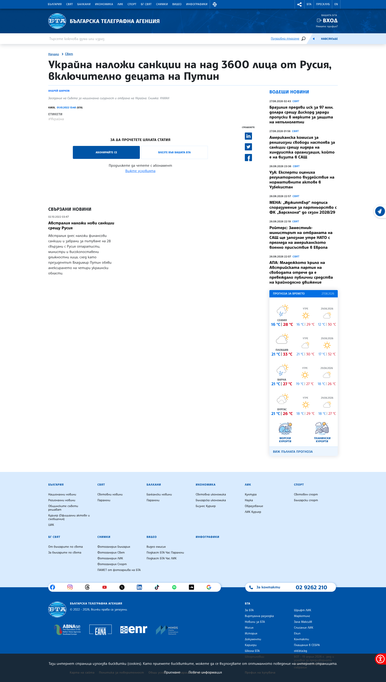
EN (336, 4)
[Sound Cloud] (193, 587)
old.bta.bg (300, 651)
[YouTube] (106, 587)
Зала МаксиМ (303, 622)
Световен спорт (306, 494)
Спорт (132, 4)
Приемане (172, 672)
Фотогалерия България (113, 547)
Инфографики (197, 4)
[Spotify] (176, 587)
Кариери (251, 645)
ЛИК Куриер (253, 512)
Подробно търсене (285, 38)
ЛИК (120, 4)
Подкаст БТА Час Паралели (165, 552)
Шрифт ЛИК (302, 610)
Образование (254, 506)
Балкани (83, 4)
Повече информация (205, 672)
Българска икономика (211, 500)
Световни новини (110, 494)
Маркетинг (302, 616)
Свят (69, 4)
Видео (177, 4)
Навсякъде (329, 39)
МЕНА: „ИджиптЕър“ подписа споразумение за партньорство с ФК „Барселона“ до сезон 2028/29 (303, 207)
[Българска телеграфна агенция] (57, 609)
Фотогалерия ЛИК (110, 558)
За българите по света (64, 552)
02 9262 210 (311, 587)
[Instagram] (72, 587)
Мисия (249, 627)
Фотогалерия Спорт (112, 564)
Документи (253, 639)
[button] (214, 4)
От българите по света (65, 547)
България (55, 4)
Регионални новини (61, 500)
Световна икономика (211, 494)
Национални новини (62, 494)
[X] (124, 587)
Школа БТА (252, 651)
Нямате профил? (327, 26)
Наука (249, 500)
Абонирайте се (106, 152)
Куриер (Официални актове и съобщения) (69, 517)
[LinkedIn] (141, 587)
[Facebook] (54, 587)
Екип (297, 633)
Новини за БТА (255, 622)
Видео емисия (156, 547)
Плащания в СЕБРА (307, 645)
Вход (330, 20)
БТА (309, 4)
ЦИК (51, 525)
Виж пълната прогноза (293, 452)
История (251, 633)
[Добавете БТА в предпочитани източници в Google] (210, 587)
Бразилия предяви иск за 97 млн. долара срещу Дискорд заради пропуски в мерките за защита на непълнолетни (301, 114)
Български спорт (306, 500)
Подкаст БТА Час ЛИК (162, 558)
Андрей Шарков (58, 90)
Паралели (103, 500)
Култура (251, 494)
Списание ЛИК (303, 627)
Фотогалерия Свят (111, 552)
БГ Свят (146, 4)
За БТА (249, 610)
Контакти (301, 639)
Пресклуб (323, 4)
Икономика (104, 4)
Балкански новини (159, 494)
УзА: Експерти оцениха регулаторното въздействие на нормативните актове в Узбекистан (301, 179)
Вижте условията (140, 170)
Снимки (162, 4)
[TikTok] (158, 587)
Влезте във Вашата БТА (174, 152)
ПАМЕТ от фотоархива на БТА (119, 570)
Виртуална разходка (259, 616)
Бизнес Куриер (206, 506)
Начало (53, 54)
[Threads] (89, 587)
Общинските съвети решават (63, 508)
